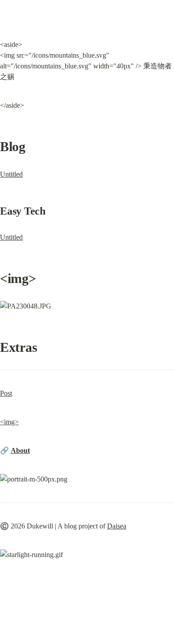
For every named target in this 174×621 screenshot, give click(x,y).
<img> (9, 422)
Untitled (11, 174)
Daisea (116, 526)
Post (6, 393)
